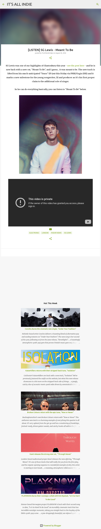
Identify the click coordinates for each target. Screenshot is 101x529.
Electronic (34, 233)
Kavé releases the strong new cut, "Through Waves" (50, 454)
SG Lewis (67, 233)
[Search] (97, 4)
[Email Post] (50, 230)
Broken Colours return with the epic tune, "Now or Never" (50, 412)
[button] (50, 58)
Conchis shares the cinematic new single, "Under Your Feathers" (50, 329)
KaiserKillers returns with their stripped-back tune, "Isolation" (50, 371)
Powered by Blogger (52, 525)
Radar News (56, 233)
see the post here (75, 65)
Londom (45, 233)
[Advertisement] (50, 277)
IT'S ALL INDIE (19, 4)
